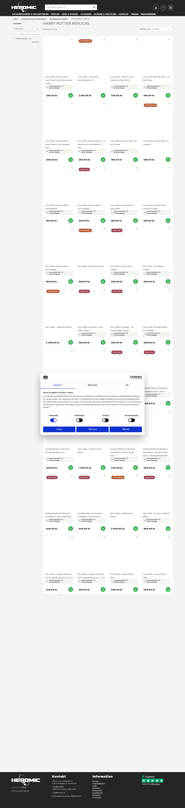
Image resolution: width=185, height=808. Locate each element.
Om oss (95, 781)
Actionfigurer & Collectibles (33, 19)
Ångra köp (96, 797)
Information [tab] (92, 385)
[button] (72, 39)
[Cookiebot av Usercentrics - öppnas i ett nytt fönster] (132, 377)
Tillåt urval (92, 429)
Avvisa (59, 429)
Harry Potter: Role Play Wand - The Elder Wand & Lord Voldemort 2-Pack (91, 144)
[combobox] (71, 7)
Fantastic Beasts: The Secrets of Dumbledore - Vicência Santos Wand (122, 452)
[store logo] (24, 7)
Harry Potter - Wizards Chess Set (90, 266)
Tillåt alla (125, 429)
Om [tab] (127, 385)
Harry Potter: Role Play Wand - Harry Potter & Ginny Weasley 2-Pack (58, 144)
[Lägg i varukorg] (70, 95)
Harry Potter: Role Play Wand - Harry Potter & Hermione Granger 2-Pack (58, 80)
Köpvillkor (96, 795)
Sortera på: (144, 29)
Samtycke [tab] (58, 385)
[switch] (79, 420)
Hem (15, 19)
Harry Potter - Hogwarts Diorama (58, 327)
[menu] (92, 14)
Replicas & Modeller (58, 19)
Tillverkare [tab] (18, 29)
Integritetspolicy (98, 783)
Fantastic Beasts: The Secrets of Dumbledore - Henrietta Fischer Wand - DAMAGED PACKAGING (155, 452)
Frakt (94, 786)
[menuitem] (30, 14)
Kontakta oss (97, 793)
